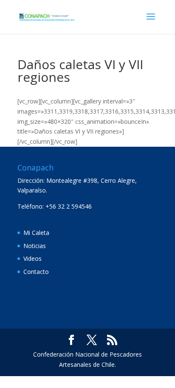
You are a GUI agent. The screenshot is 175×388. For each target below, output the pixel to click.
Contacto (36, 272)
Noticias (34, 246)
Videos (32, 258)
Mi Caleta (36, 233)
